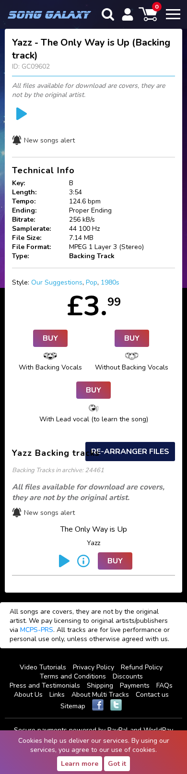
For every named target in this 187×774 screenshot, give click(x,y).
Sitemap (72, 706)
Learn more (79, 763)
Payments (135, 685)
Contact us (152, 694)
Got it (117, 763)
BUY (50, 338)
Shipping (100, 685)
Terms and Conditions (73, 676)
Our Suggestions (56, 282)
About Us (28, 694)
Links (57, 694)
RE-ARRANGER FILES (130, 451)
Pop (91, 282)
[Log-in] (128, 14)
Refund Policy (142, 667)
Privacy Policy (93, 667)
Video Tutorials (43, 667)
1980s (110, 282)
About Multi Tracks (100, 694)
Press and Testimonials (45, 685)
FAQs (164, 685)
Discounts (128, 676)
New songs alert (49, 140)
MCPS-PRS (36, 629)
